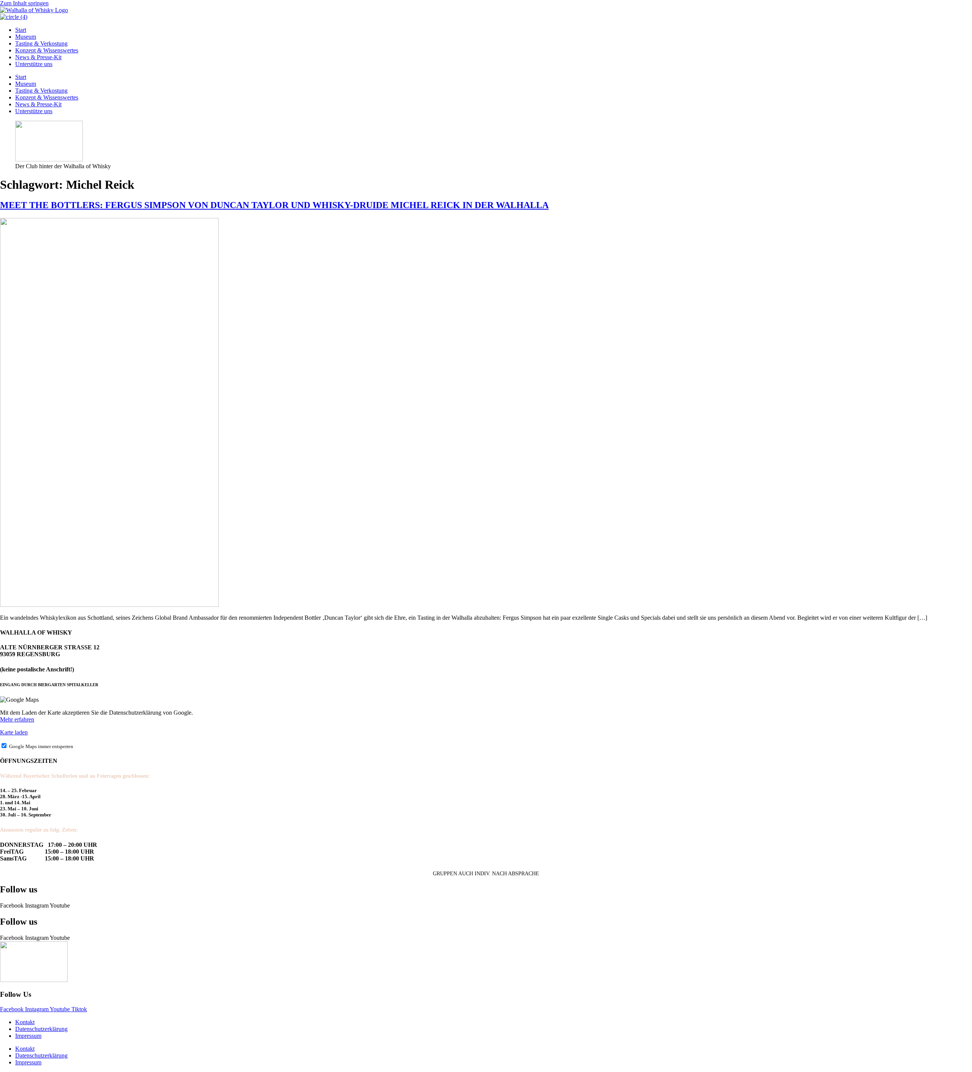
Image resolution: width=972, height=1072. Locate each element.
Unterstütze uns (33, 64)
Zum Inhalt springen (24, 3)
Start (20, 30)
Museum (25, 36)
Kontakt (25, 1022)
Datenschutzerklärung (41, 1029)
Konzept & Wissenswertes (46, 50)
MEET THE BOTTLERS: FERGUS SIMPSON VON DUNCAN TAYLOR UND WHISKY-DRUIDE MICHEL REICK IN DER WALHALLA (274, 205)
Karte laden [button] (14, 732)
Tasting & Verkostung (41, 43)
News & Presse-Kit (38, 57)
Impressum (28, 1036)
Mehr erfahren (17, 719)
